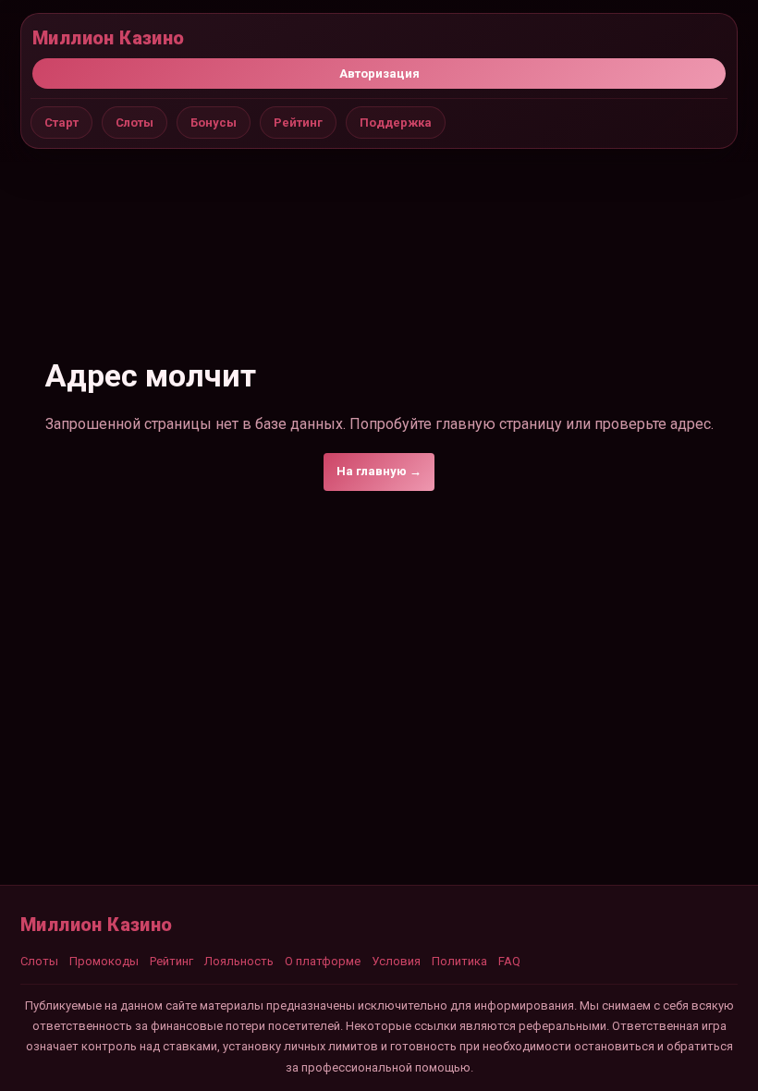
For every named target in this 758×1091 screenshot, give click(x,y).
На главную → (379, 471)
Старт (61, 122)
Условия (396, 961)
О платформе (323, 961)
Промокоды (104, 961)
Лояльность (239, 961)
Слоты (134, 122)
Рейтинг (298, 122)
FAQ (509, 961)
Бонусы (213, 122)
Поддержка (396, 122)
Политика (459, 961)
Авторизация (379, 73)
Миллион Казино (108, 38)
